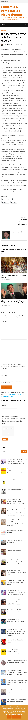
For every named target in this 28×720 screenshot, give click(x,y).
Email (3, 350)
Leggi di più (16, 717)
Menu (4, 25)
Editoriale (3, 30)
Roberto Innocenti (9, 44)
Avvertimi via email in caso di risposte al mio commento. (13, 374)
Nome (3, 343)
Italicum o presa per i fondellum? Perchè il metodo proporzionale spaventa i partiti (13, 302)
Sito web (3, 357)
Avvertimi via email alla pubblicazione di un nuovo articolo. (13, 381)
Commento (4, 321)
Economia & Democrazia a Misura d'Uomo (12, 11)
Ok (9, 717)
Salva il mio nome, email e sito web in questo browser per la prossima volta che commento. (13, 366)
